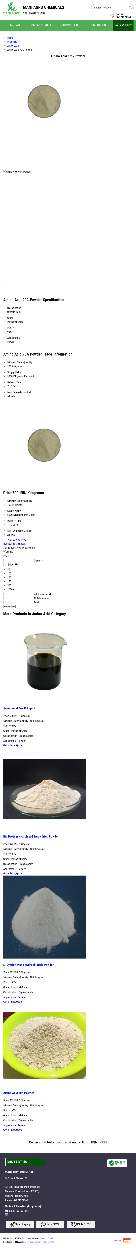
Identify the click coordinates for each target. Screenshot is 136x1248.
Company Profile (41, 25)
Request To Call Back (14, 543)
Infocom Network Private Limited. (41, 1242)
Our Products (71, 25)
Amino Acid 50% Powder (18, 1093)
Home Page (14, 25)
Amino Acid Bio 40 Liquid (19, 708)
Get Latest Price (17, 539)
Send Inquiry (125, 25)
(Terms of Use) (46, 1238)
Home (10, 37)
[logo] (11, 15)
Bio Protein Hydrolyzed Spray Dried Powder (31, 836)
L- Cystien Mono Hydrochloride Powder (28, 965)
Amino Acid (13, 45)
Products (12, 41)
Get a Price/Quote (13, 745)
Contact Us (98, 25)
